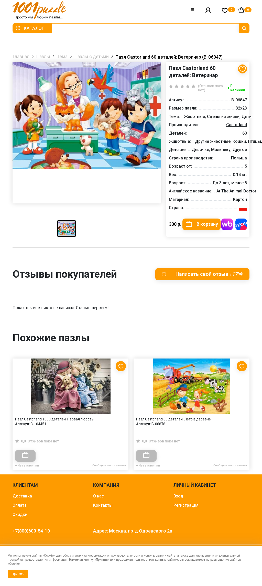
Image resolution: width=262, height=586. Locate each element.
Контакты (103, 505)
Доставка (22, 496)
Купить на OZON (241, 224)
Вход (178, 496)
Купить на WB (227, 224)
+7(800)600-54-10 (31, 531)
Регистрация (186, 505)
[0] (225, 10)
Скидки (20, 514)
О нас (98, 496)
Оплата (20, 505)
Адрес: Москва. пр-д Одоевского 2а (132, 531)
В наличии (237, 88)
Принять (18, 574)
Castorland (236, 124)
